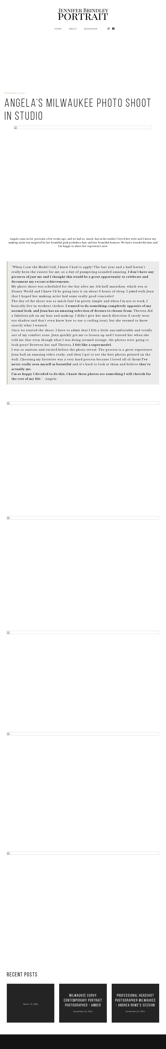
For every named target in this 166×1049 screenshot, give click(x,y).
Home (58, 29)
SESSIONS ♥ (90, 29)
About (73, 29)
